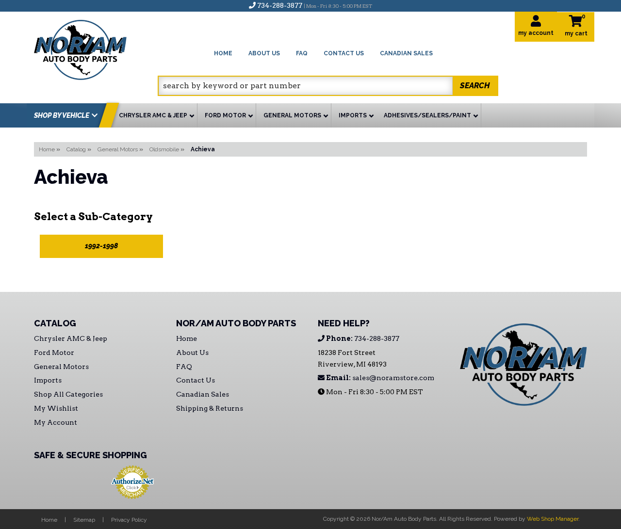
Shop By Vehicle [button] (61, 115)
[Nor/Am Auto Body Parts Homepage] (96, 48)
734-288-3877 (362, 338)
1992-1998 (101, 246)
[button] (328, 86)
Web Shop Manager (552, 518)
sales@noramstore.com (379, 378)
